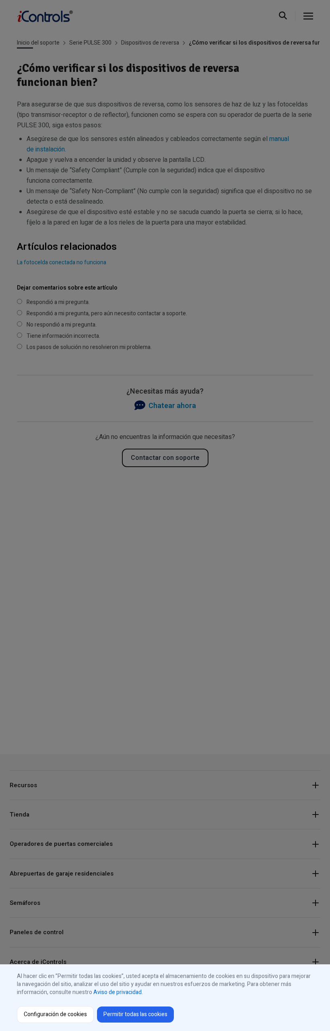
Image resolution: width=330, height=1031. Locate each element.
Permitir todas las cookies (135, 1014)
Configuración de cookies (55, 1014)
